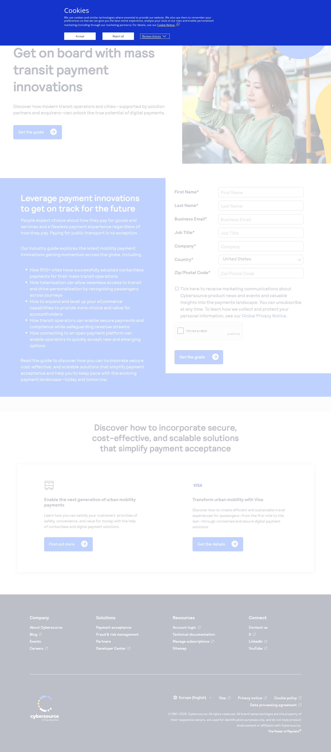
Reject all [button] (118, 36)
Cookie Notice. (166, 25)
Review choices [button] (151, 36)
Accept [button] (80, 36)
